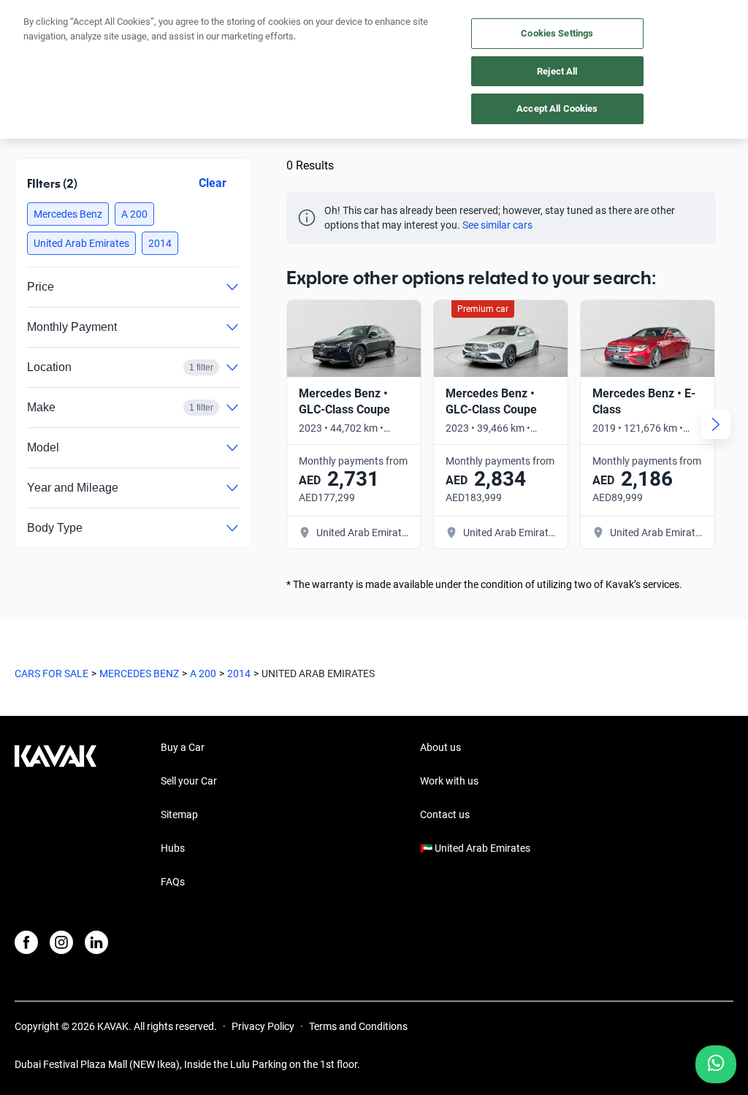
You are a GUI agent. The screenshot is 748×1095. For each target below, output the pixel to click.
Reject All (557, 71)
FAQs (173, 882)
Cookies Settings (557, 33)
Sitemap (179, 814)
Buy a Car (183, 747)
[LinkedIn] (96, 942)
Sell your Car (189, 781)
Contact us (445, 814)
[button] (68, 214)
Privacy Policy (263, 1026)
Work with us (449, 781)
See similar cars (497, 225)
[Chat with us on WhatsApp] (716, 1064)
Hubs (173, 848)
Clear (212, 183)
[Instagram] (61, 942)
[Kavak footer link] (55, 816)
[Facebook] (26, 942)
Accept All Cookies (557, 108)
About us (440, 747)
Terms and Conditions (358, 1026)
